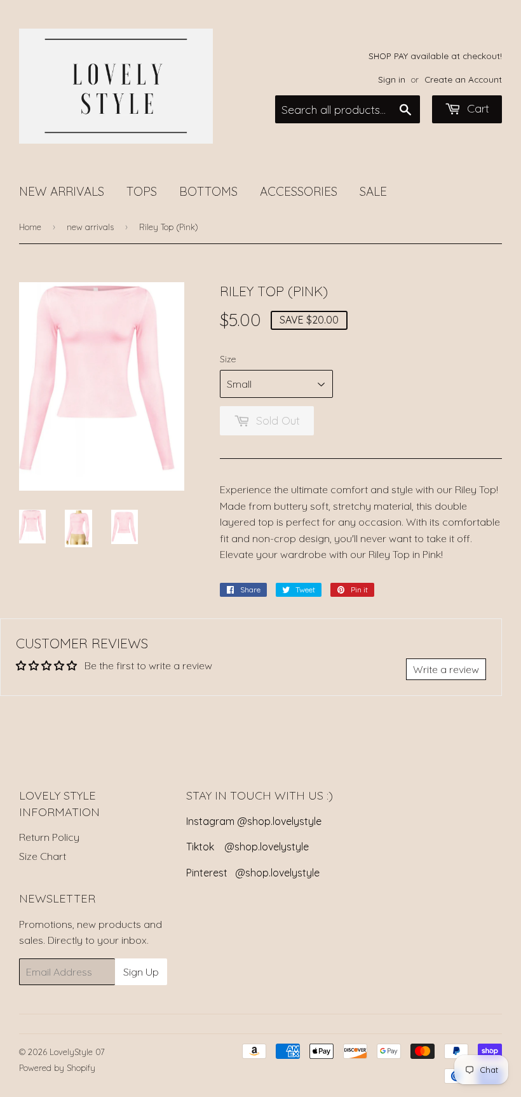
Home (30, 227)
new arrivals (90, 227)
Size (228, 359)
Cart (476, 108)
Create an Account (463, 79)
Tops (141, 191)
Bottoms (208, 191)
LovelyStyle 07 (77, 1052)
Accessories (298, 191)
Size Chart (42, 856)
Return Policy (49, 837)
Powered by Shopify (57, 1068)
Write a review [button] (446, 669)
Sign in (391, 79)
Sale (373, 191)
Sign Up (141, 971)
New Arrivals (61, 191)
